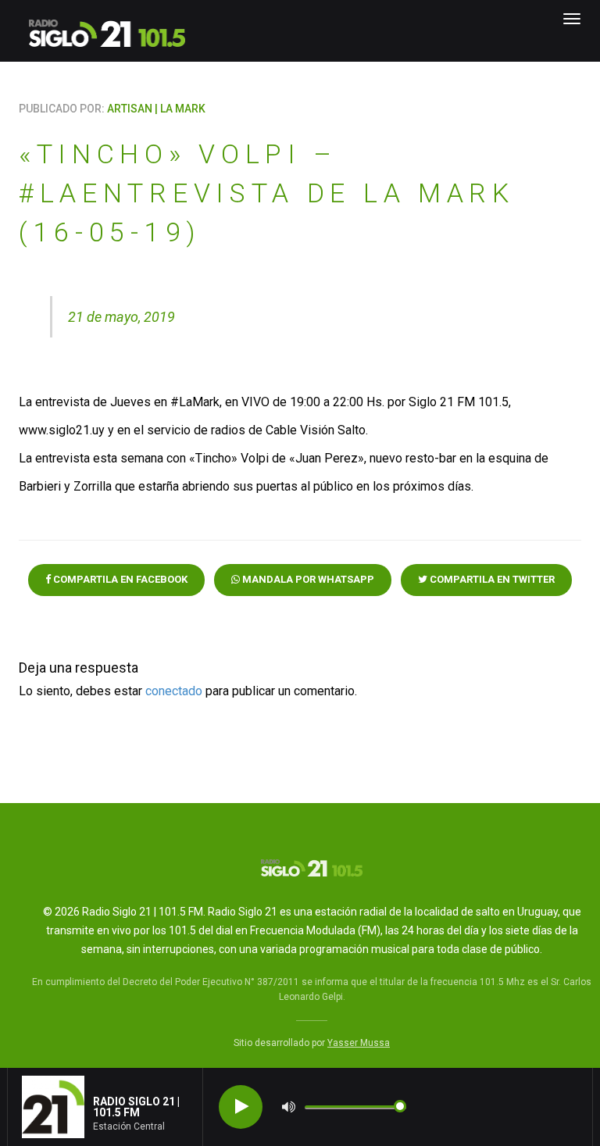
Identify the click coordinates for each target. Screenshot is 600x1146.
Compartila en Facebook (119, 579)
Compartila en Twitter (491, 579)
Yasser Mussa (358, 1042)
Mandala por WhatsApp (307, 579)
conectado (173, 691)
